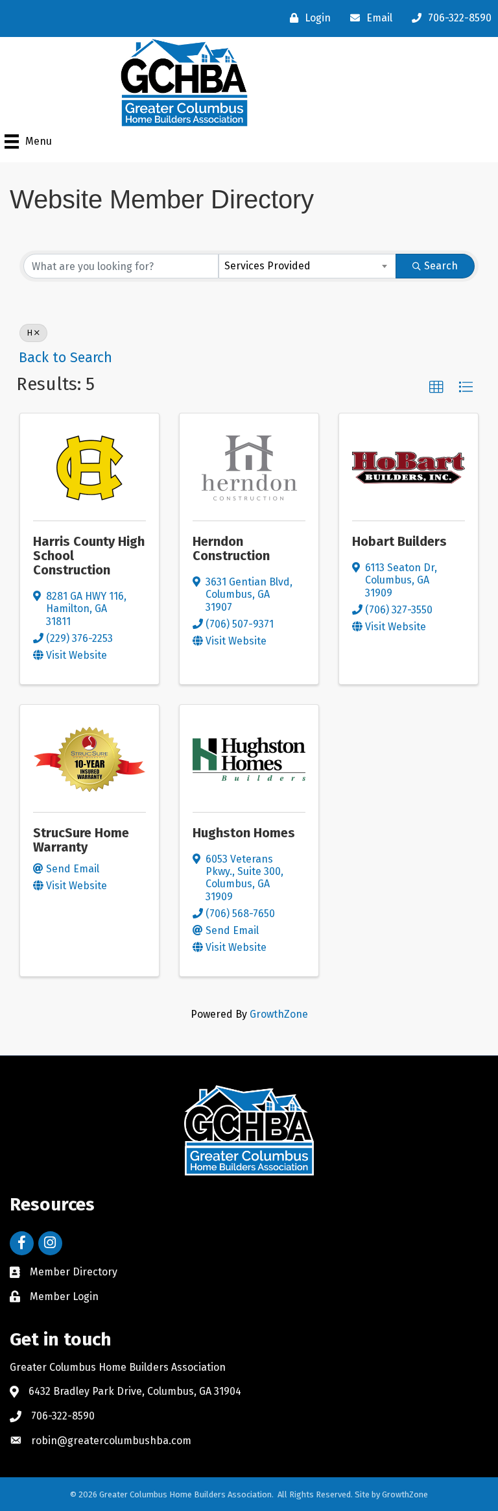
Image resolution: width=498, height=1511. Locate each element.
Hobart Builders (399, 541)
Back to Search (65, 357)
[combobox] (308, 266)
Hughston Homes (244, 833)
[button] (436, 387)
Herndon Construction (231, 548)
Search (441, 266)
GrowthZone (279, 1014)
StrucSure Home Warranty (81, 840)
